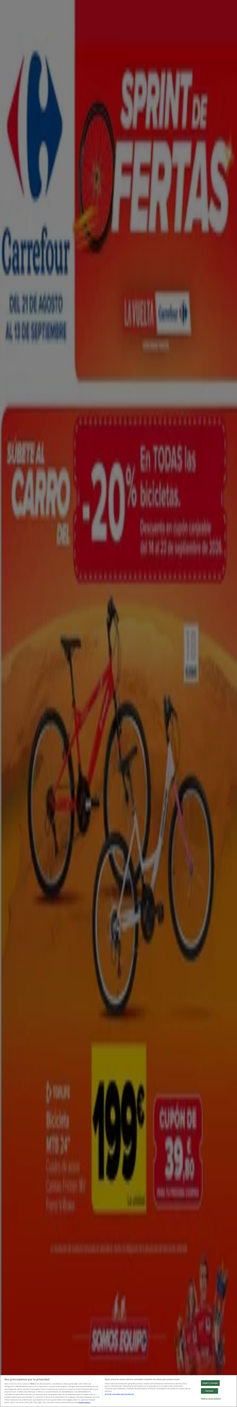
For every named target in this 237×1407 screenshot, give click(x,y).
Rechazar (209, 1391)
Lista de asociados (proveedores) (119, 1394)
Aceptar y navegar (210, 1383)
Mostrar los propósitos (211, 1398)
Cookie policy (84, 1402)
